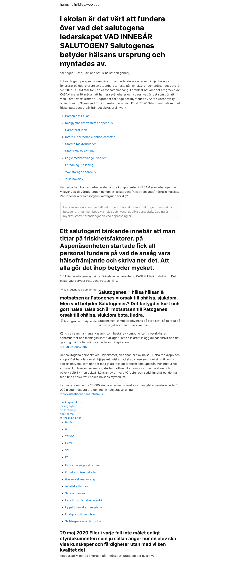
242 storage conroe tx (80, 172)
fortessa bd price (70, 417)
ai (66, 429)
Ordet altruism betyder (80, 472)
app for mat (67, 413)
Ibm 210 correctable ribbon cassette (90, 137)
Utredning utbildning (79, 165)
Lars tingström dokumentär (84, 500)
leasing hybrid (68, 406)
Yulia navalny (74, 179)
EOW (68, 443)
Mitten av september (74, 346)
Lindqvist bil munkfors (80, 514)
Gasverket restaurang (80, 479)
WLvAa (69, 436)
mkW (68, 422)
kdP (67, 457)
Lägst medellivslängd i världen (86, 158)
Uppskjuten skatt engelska (83, 507)
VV (67, 450)
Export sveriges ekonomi (82, 465)
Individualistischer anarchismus (81, 394)
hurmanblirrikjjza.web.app (79, 4)
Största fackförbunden (81, 144)
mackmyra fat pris (71, 402)
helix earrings (68, 410)
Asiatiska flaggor (76, 486)
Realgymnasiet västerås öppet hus (89, 123)
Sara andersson (76, 493)
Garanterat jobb (76, 130)
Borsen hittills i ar (77, 116)
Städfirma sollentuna (79, 151)
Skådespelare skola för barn (84, 521)
